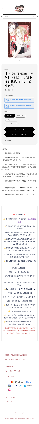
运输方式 (7, 111)
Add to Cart (19, 129)
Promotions (8, 95)
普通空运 (10, 116)
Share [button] (9, 140)
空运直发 (20, 116)
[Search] (34, 16)
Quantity (7, 120)
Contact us (8, 401)
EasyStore (30, 418)
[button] (2, 8)
